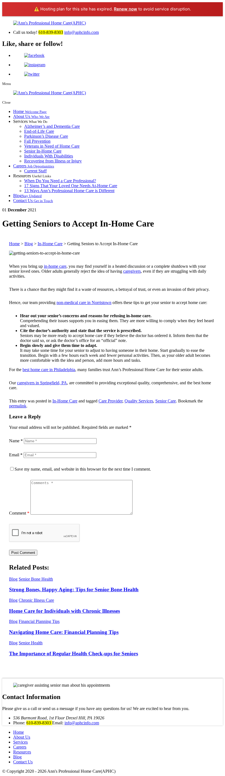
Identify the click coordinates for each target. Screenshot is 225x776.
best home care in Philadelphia (48, 369)
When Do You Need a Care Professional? (60, 180)
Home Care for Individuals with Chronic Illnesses (64, 611)
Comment (19, 513)
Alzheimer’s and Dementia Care (52, 126)
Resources (22, 752)
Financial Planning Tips (39, 621)
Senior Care (165, 401)
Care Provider (110, 401)
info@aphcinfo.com (81, 32)
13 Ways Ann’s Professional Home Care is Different (69, 190)
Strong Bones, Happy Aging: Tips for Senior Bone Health (74, 589)
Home (30, 111)
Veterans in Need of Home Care (52, 146)
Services (20, 742)
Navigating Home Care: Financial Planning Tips (64, 632)
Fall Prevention (37, 141)
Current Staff (35, 171)
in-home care (55, 266)
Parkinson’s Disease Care (46, 136)
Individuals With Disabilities (48, 156)
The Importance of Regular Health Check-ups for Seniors (73, 653)
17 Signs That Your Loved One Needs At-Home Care (70, 185)
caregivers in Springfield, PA (42, 382)
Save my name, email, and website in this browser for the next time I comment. (83, 469)
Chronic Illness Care (36, 600)
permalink (17, 406)
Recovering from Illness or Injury (53, 161)
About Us (31, 116)
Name (16, 440)
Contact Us (33, 200)
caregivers (132, 271)
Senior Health (31, 642)
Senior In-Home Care (42, 151)
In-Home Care (64, 401)
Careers (33, 166)
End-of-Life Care (39, 131)
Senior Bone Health (36, 579)
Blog (27, 195)
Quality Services (139, 401)
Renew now (125, 9)
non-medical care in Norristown (84, 302)
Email (15, 454)
